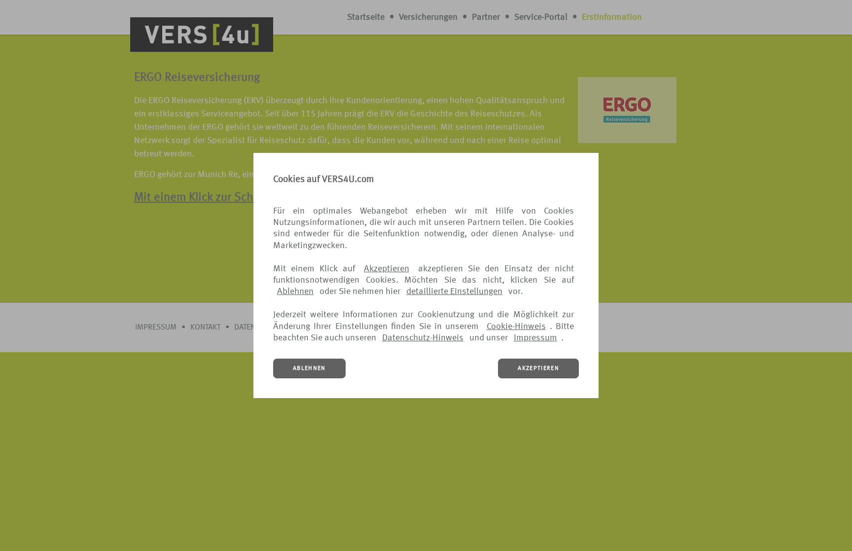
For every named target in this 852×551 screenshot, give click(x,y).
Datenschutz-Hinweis (422, 337)
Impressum (535, 337)
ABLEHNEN (309, 368)
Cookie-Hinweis (516, 326)
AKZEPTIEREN (538, 368)
